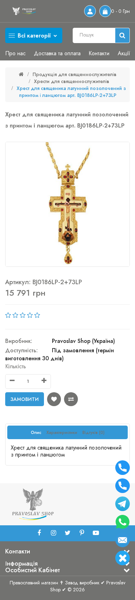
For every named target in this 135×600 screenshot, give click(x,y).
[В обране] (54, 399)
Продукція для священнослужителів (74, 74)
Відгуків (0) (93, 432)
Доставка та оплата (57, 53)
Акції (124, 53)
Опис (36, 432)
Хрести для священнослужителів (71, 81)
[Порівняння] (71, 399)
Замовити (24, 399)
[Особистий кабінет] (90, 11)
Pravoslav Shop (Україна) (83, 341)
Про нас (15, 53)
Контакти (99, 53)
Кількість (15, 366)
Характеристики (61, 432)
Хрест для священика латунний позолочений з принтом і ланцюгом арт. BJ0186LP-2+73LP (71, 92)
